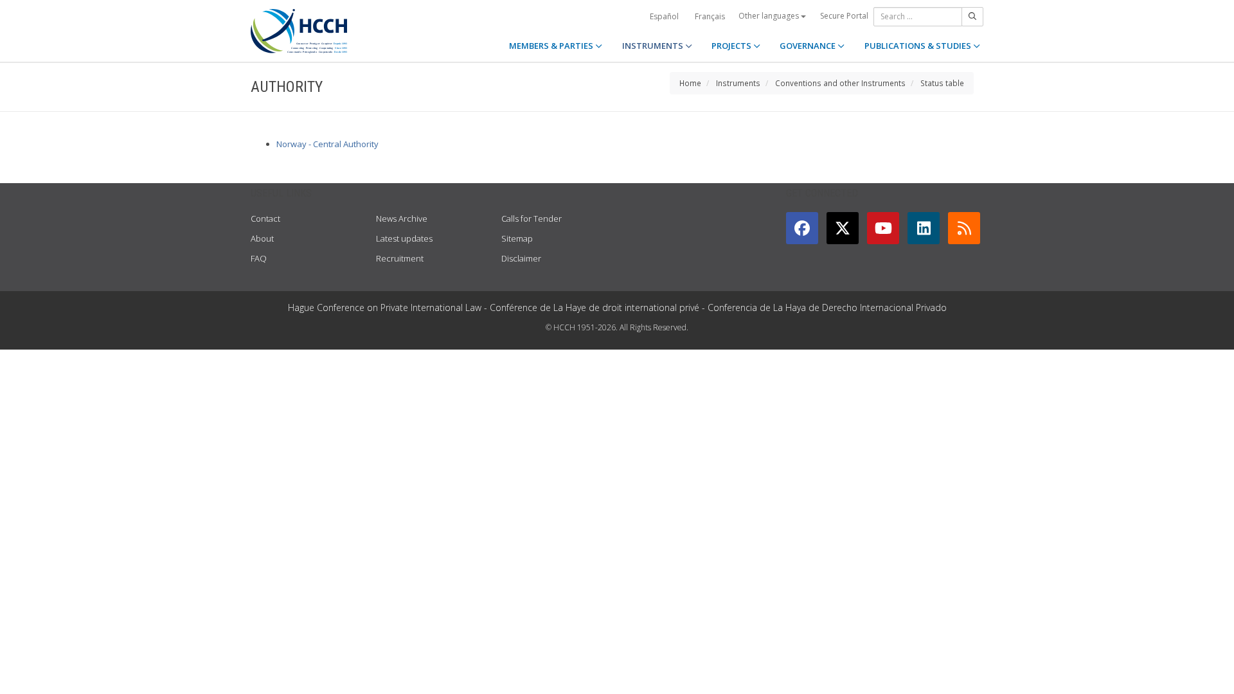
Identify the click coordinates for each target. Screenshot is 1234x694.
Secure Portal (844, 15)
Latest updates (404, 238)
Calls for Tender (531, 218)
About (262, 238)
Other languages (769, 15)
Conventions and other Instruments (840, 83)
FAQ (259, 258)
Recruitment (400, 258)
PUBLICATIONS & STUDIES (918, 45)
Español (664, 16)
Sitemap (517, 238)
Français (710, 16)
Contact (265, 218)
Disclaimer (521, 258)
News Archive (401, 218)
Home (690, 83)
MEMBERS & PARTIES (552, 45)
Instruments (738, 83)
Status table (942, 83)
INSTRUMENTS (653, 45)
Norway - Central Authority (327, 144)
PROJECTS (732, 45)
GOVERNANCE (808, 45)
